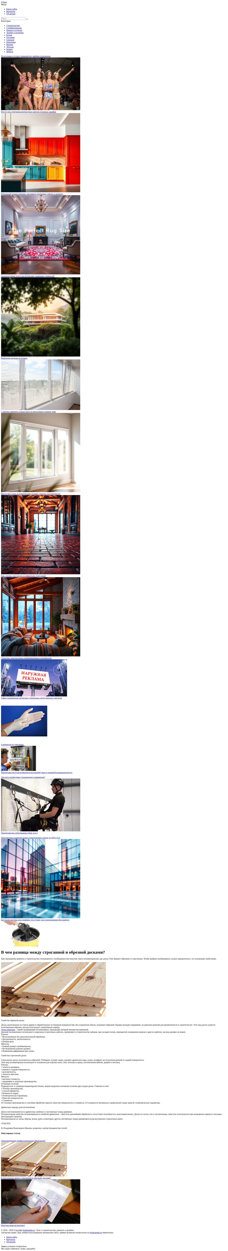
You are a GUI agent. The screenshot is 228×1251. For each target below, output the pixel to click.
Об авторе (10, 14)
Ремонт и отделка (14, 30)
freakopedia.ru (29, 1230)
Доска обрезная (8, 1030)
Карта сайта (11, 9)
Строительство (13, 25)
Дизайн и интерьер (14, 33)
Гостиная (10, 37)
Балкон (9, 49)
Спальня (10, 40)
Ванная (9, 44)
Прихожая (10, 42)
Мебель (9, 52)
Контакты (10, 11)
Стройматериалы (14, 28)
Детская (9, 47)
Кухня (9, 35)
